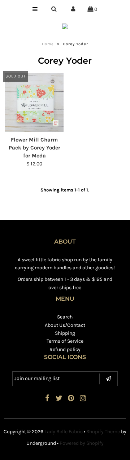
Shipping (65, 333)
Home (48, 44)
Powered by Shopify (82, 443)
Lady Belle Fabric (63, 432)
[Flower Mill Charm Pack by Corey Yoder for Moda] (34, 102)
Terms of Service (65, 341)
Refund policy (65, 349)
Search (65, 317)
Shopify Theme (103, 432)
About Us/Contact (65, 325)
